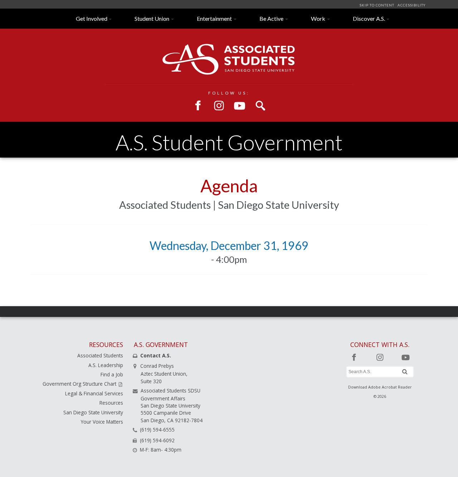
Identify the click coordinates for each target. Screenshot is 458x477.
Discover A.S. (369, 18)
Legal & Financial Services (94, 393)
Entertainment (214, 18)
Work (318, 18)
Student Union (152, 18)
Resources (111, 402)
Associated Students (100, 355)
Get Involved (91, 18)
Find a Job (112, 374)
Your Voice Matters (102, 421)
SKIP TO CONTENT (377, 5)
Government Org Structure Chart (80, 383)
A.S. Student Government (229, 142)
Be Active (271, 18)
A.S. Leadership (105, 365)
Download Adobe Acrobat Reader (380, 387)
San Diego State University (93, 412)
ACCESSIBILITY (410, 5)
